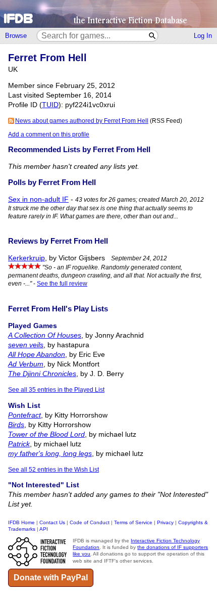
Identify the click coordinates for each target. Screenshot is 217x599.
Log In (203, 35)
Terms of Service (133, 522)
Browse (16, 35)
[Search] (152, 35)
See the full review (62, 284)
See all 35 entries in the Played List (56, 390)
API (43, 529)
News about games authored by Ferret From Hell (81, 121)
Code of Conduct (90, 522)
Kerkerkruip (26, 258)
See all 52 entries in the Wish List (53, 470)
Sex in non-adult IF (38, 199)
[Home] (108, 14)
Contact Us (52, 522)
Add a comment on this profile (48, 134)
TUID (50, 105)
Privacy (165, 522)
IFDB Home (21, 522)
